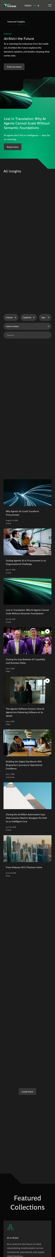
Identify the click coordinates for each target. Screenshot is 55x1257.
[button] (31, 5)
